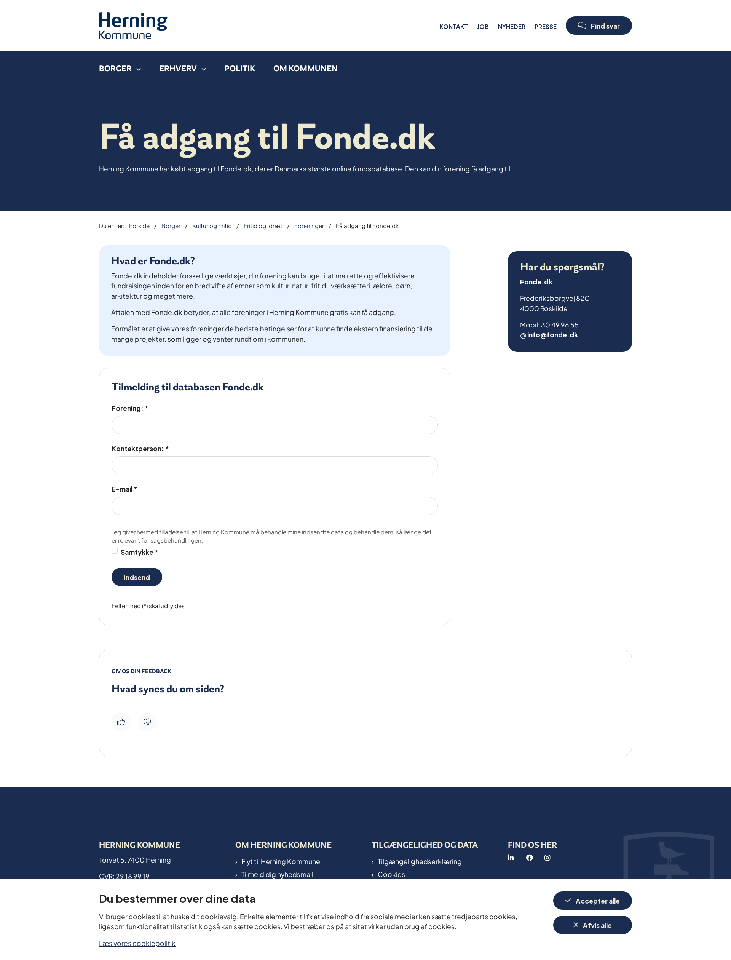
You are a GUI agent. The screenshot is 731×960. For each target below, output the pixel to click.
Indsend (137, 576)
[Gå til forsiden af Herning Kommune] (267, 25)
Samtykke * (139, 552)
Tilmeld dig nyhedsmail (277, 874)
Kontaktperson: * (140, 448)
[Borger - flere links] (136, 66)
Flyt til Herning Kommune (280, 861)
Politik (239, 68)
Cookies (391, 874)
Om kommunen (305, 68)
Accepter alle (598, 900)
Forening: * (130, 408)
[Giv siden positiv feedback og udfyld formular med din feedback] (121, 722)
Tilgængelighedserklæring (420, 861)
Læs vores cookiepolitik (137, 942)
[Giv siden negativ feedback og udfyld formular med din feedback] (147, 722)
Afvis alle (597, 924)
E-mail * (124, 489)
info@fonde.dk (552, 334)
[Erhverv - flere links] (201, 66)
